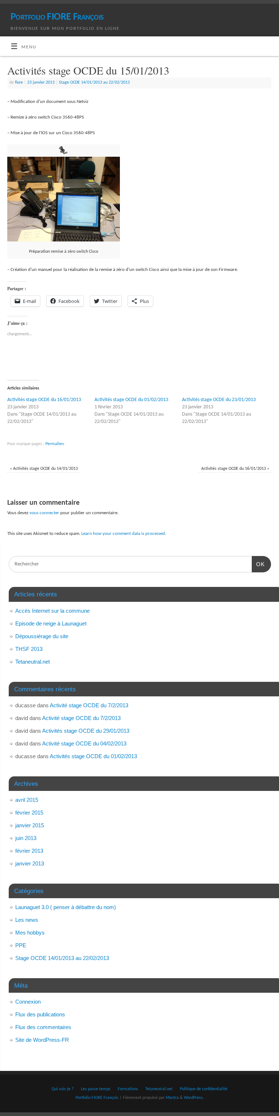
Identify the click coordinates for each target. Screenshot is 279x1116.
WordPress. (194, 1098)
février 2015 (29, 812)
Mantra (172, 1098)
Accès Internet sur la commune (52, 611)
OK (258, 564)
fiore (19, 82)
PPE (20, 945)
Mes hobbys (30, 932)
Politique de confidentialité (203, 1089)
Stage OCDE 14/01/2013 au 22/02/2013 (94, 82)
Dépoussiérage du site (41, 636)
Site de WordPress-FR (42, 1040)
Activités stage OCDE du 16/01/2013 (44, 400)
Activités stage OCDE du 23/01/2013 (219, 400)
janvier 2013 (29, 863)
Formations (128, 1089)
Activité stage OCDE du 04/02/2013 (84, 743)
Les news (26, 920)
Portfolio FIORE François (57, 17)
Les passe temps (95, 1089)
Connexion (28, 1002)
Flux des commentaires (43, 1027)
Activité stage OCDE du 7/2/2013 (89, 705)
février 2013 (29, 851)
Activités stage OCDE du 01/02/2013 (131, 400)
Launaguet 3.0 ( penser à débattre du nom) (65, 907)
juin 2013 (25, 838)
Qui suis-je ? (63, 1089)
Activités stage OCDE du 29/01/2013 (85, 731)
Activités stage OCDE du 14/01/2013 (44, 469)
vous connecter (44, 513)
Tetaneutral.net (32, 662)
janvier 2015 (29, 825)
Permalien (54, 444)
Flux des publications (40, 1014)
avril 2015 (26, 800)
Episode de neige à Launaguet (50, 623)
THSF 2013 (29, 649)
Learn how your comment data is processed (123, 533)
